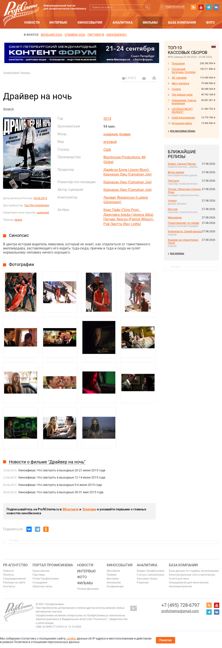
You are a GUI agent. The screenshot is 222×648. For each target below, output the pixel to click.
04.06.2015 (40, 198)
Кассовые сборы (147, 578)
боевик (125, 134)
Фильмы (150, 22)
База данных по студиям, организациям (194, 570)
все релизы (177, 253)
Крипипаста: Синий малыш (185, 231)
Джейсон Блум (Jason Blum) (126, 170)
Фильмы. (26, 72)
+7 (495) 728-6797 (180, 605)
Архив (18, 219)
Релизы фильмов (88, 588)
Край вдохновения (183, 117)
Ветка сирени (176, 172)
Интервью (58, 22)
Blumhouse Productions (121, 157)
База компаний (182, 22)
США (107, 150)
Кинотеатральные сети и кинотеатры (192, 574)
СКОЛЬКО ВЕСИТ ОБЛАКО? (182, 110)
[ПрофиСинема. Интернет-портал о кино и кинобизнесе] (21, 9)
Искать (147, 7)
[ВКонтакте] (29, 529)
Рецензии (143, 582)
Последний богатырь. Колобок (184, 71)
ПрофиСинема (11, 72)
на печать (144, 78)
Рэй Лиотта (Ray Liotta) (122, 224)
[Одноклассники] (46, 529)
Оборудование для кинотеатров (189, 582)
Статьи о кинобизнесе (150, 574)
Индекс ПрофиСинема (150, 570)
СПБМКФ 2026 (75, 34)
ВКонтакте (70, 509)
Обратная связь (42, 586)
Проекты (8, 574)
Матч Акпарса (180, 83)
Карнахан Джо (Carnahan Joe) (127, 174)
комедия (110, 134)
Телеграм (89, 509)
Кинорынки (114, 582)
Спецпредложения (14, 578)
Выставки (113, 578)
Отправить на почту (154, 78)
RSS (193, 7)
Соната (176, 89)
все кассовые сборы (182, 130)
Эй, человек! (179, 77)
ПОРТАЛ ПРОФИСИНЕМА (53, 565)
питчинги (96, 34)
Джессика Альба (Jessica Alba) (128, 215)
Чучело (172, 200)
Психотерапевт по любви (183, 223)
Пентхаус (173, 180)
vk (216, 7)
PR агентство (15, 565)
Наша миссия (41, 570)
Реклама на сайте (14, 582)
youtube (201, 7)
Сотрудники (40, 582)
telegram (208, 7)
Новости (32, 22)
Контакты (9, 586)
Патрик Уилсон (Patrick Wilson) (128, 219)
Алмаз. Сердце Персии (182, 163)
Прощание (178, 63)
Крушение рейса (182, 123)
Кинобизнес (116, 34)
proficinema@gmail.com (180, 611)
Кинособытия (90, 22)
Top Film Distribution (36, 205)
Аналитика (123, 22)
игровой (110, 142)
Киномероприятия (180, 586)
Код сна (173, 209)
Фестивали (113, 570)
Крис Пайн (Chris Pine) (121, 210)
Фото (210, 22)
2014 (107, 119)
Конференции (115, 586)
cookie (71, 638)
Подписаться (174, 6)
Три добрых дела (182, 94)
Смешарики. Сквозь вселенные (184, 102)
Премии (111, 574)
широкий (43, 212)
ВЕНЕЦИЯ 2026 (51, 34)
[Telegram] (37, 529)
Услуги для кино (179, 578)
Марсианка (175, 217)
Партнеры (39, 574)
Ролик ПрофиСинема (46, 578)
